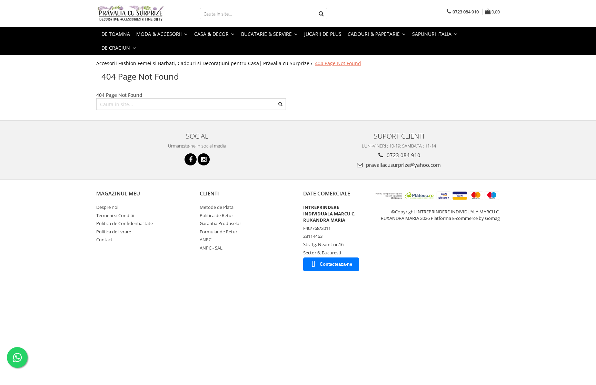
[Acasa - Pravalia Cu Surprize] (130, 13)
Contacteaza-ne (336, 264)
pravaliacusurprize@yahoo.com (403, 164)
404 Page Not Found (338, 63)
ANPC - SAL (211, 248)
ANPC (205, 239)
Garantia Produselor (220, 223)
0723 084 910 (402, 155)
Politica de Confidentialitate (124, 223)
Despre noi (107, 207)
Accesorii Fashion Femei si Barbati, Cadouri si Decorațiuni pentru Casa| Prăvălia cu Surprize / (205, 63)
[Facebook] (191, 159)
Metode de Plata (217, 207)
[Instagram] (204, 159)
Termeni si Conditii (115, 215)
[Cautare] (321, 13)
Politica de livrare (113, 232)
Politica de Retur (216, 215)
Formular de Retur (218, 232)
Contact (104, 239)
